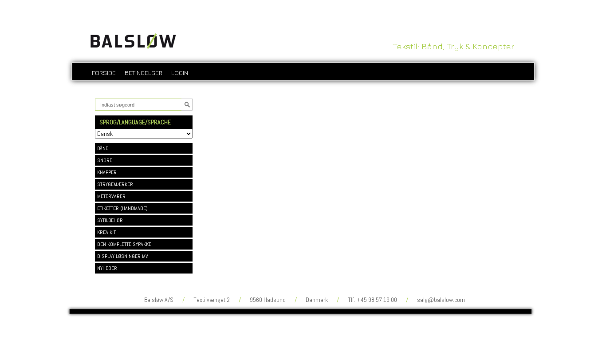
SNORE (104, 160)
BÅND (103, 148)
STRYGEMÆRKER (115, 184)
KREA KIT (106, 232)
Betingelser (143, 72)
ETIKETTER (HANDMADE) (122, 208)
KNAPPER (107, 172)
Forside (104, 72)
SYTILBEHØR (110, 220)
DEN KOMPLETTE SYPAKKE (124, 244)
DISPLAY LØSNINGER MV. (123, 256)
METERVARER (111, 196)
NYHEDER (107, 268)
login (179, 72)
